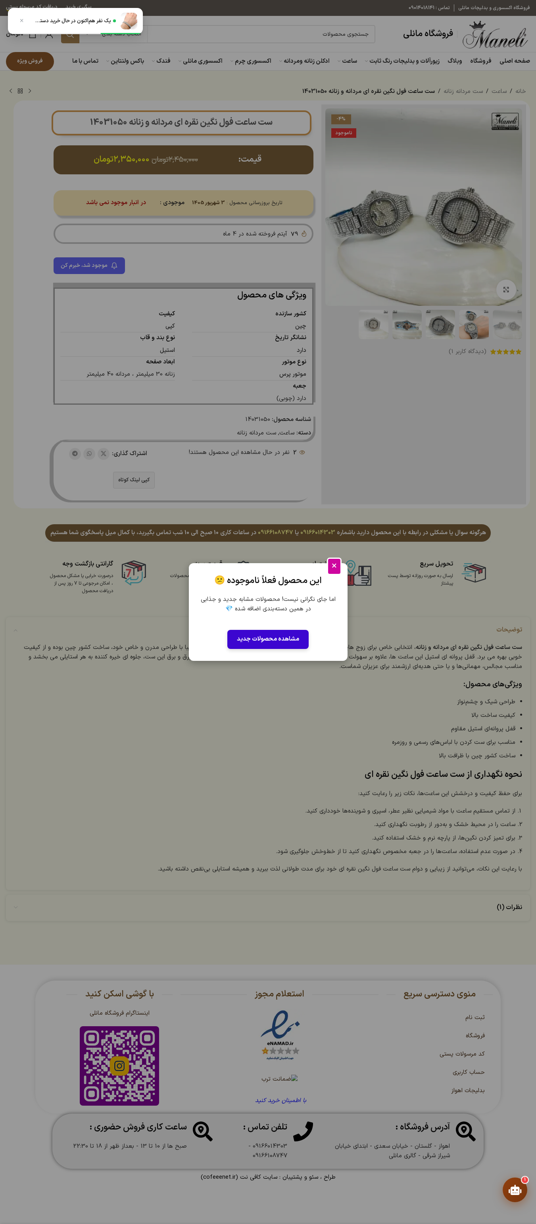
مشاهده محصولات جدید (268, 639)
